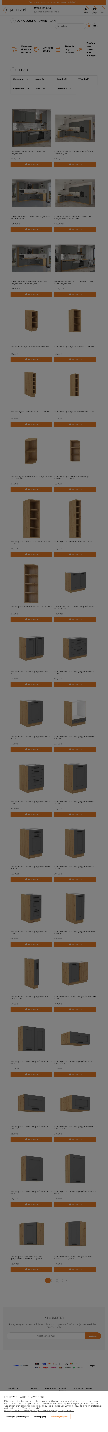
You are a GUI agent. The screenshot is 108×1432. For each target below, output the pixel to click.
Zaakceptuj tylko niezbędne (17, 1417)
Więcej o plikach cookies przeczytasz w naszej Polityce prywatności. (39, 1410)
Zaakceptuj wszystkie (59, 1417)
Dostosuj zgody (40, 1417)
